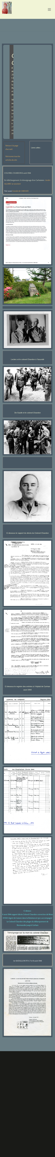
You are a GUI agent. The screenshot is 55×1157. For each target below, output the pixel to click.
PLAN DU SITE (17, 1075)
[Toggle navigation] (49, 9)
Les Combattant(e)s (23, 1086)
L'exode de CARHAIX (20, 191)
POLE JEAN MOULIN (21, 1070)
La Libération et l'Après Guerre (20, 1098)
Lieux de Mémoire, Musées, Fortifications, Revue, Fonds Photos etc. (25, 1110)
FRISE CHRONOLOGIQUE (24, 1081)
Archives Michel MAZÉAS (20, 1140)
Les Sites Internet (22, 1121)
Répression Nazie (21, 1091)
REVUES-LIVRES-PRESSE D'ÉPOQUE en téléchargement (25, 1130)
